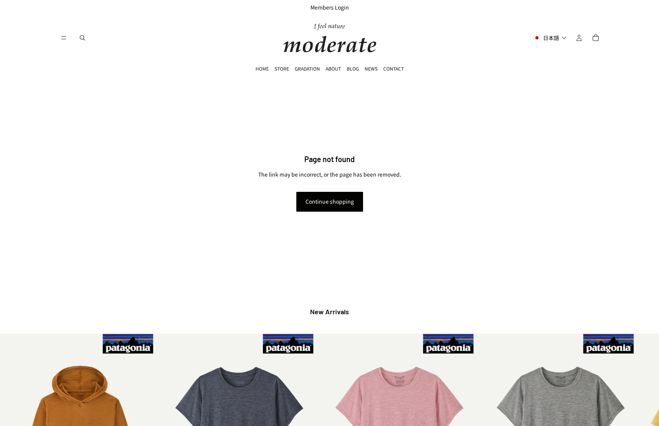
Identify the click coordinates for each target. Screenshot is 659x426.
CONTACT (393, 68)
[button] (550, 38)
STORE (282, 68)
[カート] (595, 37)
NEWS (371, 68)
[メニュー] (63, 38)
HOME (262, 68)
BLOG (353, 68)
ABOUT (333, 68)
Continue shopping (329, 201)
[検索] (82, 37)
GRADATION (307, 68)
